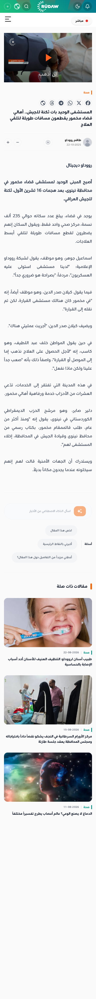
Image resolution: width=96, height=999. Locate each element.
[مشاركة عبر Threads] (52, 103)
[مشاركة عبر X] (79, 103)
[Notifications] (87, 6)
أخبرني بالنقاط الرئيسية (57, 544)
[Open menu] (8, 20)
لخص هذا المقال (61, 530)
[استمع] (48, 142)
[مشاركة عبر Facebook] (88, 103)
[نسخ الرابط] (43, 103)
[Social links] (7, 6)
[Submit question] (80, 511)
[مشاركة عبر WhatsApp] (70, 103)
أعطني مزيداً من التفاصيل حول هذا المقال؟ (44, 557)
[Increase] (8, 142)
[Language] (17, 6)
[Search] (26, 6)
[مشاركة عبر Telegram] (61, 103)
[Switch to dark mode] (77, 6)
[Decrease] (18, 142)
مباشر (79, 21)
